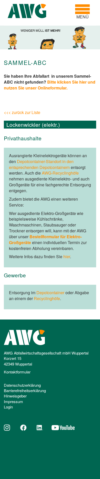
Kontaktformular (17, 371)
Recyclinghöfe (47, 298)
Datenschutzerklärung (22, 385)
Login (8, 406)
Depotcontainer (50, 292)
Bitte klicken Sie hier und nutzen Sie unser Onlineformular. (49, 85)
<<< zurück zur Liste (22, 112)
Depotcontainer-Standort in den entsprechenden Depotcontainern (41, 164)
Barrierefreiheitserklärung (25, 390)
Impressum (13, 401)
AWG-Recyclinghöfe (60, 173)
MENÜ (84, 12)
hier (66, 256)
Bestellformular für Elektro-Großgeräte (45, 239)
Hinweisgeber (15, 395)
